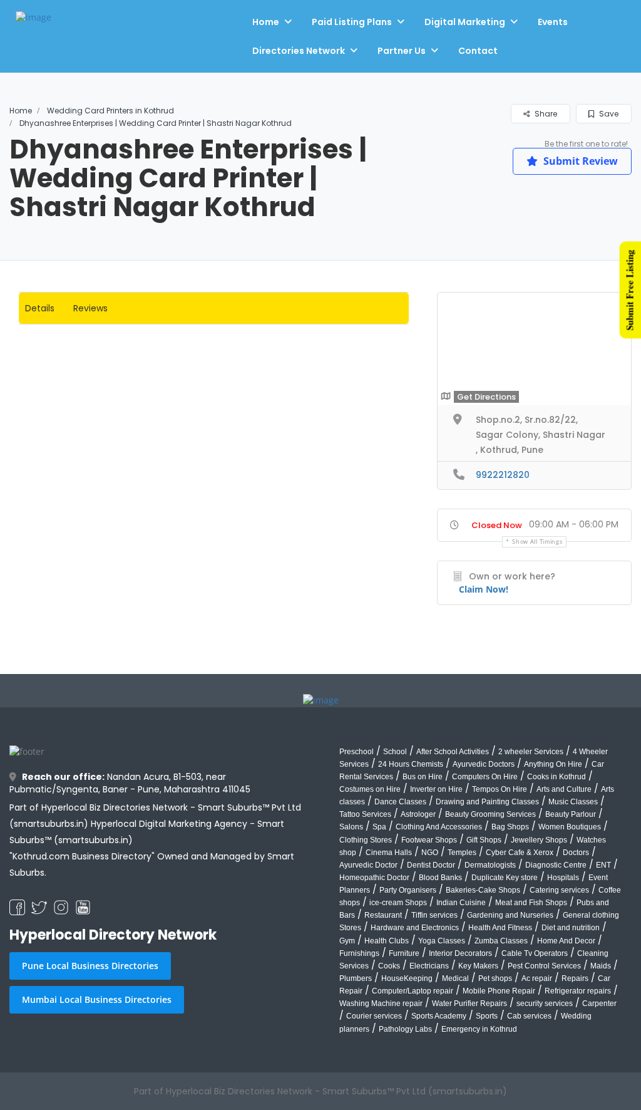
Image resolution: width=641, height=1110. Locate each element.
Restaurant (383, 915)
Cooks (389, 966)
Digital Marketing (464, 22)
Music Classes (573, 801)
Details (39, 308)
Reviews (90, 308)
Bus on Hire (423, 776)
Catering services (559, 890)
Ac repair (536, 978)
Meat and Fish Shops (531, 902)
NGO (429, 852)
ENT (603, 865)
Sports (487, 1016)
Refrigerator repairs (578, 991)
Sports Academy (438, 1016)
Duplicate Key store (504, 877)
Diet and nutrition (570, 927)
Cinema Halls (389, 852)
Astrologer (418, 814)
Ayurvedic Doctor (368, 865)
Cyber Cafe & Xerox (519, 852)
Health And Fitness (500, 927)
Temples (462, 852)
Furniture (404, 953)
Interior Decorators (460, 953)
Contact (478, 50)
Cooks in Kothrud (556, 776)
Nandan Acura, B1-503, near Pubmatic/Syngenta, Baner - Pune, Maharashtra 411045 (129, 783)
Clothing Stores (365, 840)
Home (265, 22)
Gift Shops (483, 840)
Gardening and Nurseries (510, 915)
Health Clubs (386, 940)
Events (553, 22)
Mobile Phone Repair (499, 991)
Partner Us (401, 50)
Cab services (529, 1016)
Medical (455, 978)
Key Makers (478, 966)
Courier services (374, 1016)
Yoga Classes (441, 940)
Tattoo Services (365, 814)
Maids (600, 966)
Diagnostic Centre (556, 865)
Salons (351, 826)
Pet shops (495, 978)
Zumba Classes (501, 940)
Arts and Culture (564, 789)
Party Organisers (407, 890)
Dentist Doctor (431, 865)
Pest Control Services (544, 966)
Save (607, 113)
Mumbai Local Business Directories (97, 999)
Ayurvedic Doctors (484, 764)
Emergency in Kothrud (479, 1029)
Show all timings (537, 541)
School (395, 751)
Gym (347, 940)
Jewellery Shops (539, 840)
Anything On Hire (553, 764)
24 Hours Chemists (410, 764)
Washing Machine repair (381, 1003)
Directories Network (298, 50)
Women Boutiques (569, 826)
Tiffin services (434, 915)
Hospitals (563, 877)
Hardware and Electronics (415, 927)
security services (544, 1003)
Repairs (575, 978)
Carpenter (599, 1003)
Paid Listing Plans (352, 22)
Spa (379, 826)
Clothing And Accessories (439, 826)
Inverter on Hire (436, 789)
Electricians (429, 966)
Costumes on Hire (370, 789)
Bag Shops (510, 826)
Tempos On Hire (499, 789)
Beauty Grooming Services (490, 814)
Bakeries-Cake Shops (483, 890)
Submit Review (579, 161)
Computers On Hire (485, 776)
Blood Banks (440, 877)
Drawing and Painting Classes (487, 801)
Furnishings (359, 953)
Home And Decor (566, 940)
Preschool (356, 751)
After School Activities (452, 751)
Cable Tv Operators (534, 953)
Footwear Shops (429, 840)
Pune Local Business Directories (90, 966)
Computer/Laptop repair (412, 991)
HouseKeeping (407, 978)
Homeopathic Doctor (374, 877)
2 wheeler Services (530, 751)
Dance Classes (400, 801)
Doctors (576, 852)
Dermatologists (490, 865)
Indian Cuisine (461, 902)
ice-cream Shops (398, 902)
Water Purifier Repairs (469, 1003)
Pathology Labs (405, 1029)
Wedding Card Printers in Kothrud (110, 110)
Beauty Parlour (570, 814)
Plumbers (355, 978)
